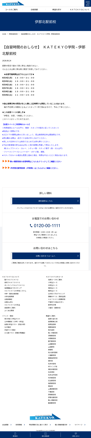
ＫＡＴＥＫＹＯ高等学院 (56, 299)
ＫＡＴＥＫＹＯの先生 (12, 305)
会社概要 (5, 425)
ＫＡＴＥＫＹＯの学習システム (15, 291)
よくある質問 (9, 310)
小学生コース (52, 282)
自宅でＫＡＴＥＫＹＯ (12, 282)
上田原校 (51, 347)
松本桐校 (51, 372)
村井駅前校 (52, 378)
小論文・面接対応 (54, 308)
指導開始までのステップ (13, 288)
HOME (4, 34)
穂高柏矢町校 (52, 358)
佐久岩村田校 (52, 352)
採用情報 (19, 425)
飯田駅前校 (52, 403)
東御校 (50, 349)
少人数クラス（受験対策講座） (15, 333)
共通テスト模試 (9, 330)
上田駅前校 (52, 344)
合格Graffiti (8, 302)
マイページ (78, 425)
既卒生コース (52, 291)
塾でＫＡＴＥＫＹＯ (11, 279)
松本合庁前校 (52, 375)
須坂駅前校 (52, 335)
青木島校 (51, 330)
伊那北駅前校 (13, 34)
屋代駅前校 (52, 341)
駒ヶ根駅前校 (52, 400)
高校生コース (52, 288)
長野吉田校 (52, 324)
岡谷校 (50, 386)
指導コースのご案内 (55, 279)
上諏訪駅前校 (52, 389)
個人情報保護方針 (61, 425)
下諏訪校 (51, 392)
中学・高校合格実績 (11, 294)
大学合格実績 (9, 296)
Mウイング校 (52, 366)
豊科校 (50, 361)
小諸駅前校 (52, 355)
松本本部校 (52, 364)
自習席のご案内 (9, 308)
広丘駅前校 (52, 380)
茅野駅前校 (52, 394)
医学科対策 (52, 305)
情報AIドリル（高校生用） (57, 296)
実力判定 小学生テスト (12, 319)
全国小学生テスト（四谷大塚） (15, 324)
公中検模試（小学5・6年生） (14, 321)
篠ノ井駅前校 (52, 333)
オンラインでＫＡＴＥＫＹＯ (14, 285)
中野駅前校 (52, 338)
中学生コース (52, 285)
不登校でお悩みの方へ (56, 302)
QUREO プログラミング (56, 294)
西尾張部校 (52, 327)
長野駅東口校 (52, 321)
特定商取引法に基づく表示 (38, 425)
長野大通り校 (52, 319)
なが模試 (7, 327)
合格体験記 (8, 299)
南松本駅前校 (52, 369)
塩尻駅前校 (52, 383)
